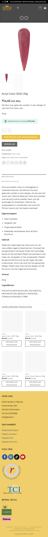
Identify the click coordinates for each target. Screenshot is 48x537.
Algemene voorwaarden (24, 529)
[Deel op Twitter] (12, 163)
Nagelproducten (9, 442)
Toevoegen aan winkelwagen (21, 137)
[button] (40, 8)
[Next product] (22, 18)
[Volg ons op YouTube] (7, 2)
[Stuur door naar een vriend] (16, 163)
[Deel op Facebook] (8, 163)
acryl (8, 157)
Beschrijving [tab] (8, 177)
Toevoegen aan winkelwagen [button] (12, 343)
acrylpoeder (23, 157)
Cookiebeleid (35, 527)
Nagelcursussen (9, 434)
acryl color (14, 157)
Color (18, 154)
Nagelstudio (7, 438)
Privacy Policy (21, 527)
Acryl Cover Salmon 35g (35, 376)
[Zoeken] (18, 7)
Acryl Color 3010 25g (10, 376)
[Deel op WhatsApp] (4, 163)
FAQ (37, 530)
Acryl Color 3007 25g (10, 336)
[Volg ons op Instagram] (5, 2)
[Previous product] (26, 18)
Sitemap (9, 527)
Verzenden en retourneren (21, 530)
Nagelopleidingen (10, 430)
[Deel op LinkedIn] (25, 163)
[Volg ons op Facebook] (3, 2)
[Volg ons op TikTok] (16, 457)
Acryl (14, 154)
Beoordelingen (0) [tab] (10, 181)
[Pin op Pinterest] (21, 163)
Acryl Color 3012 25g (33, 336)
